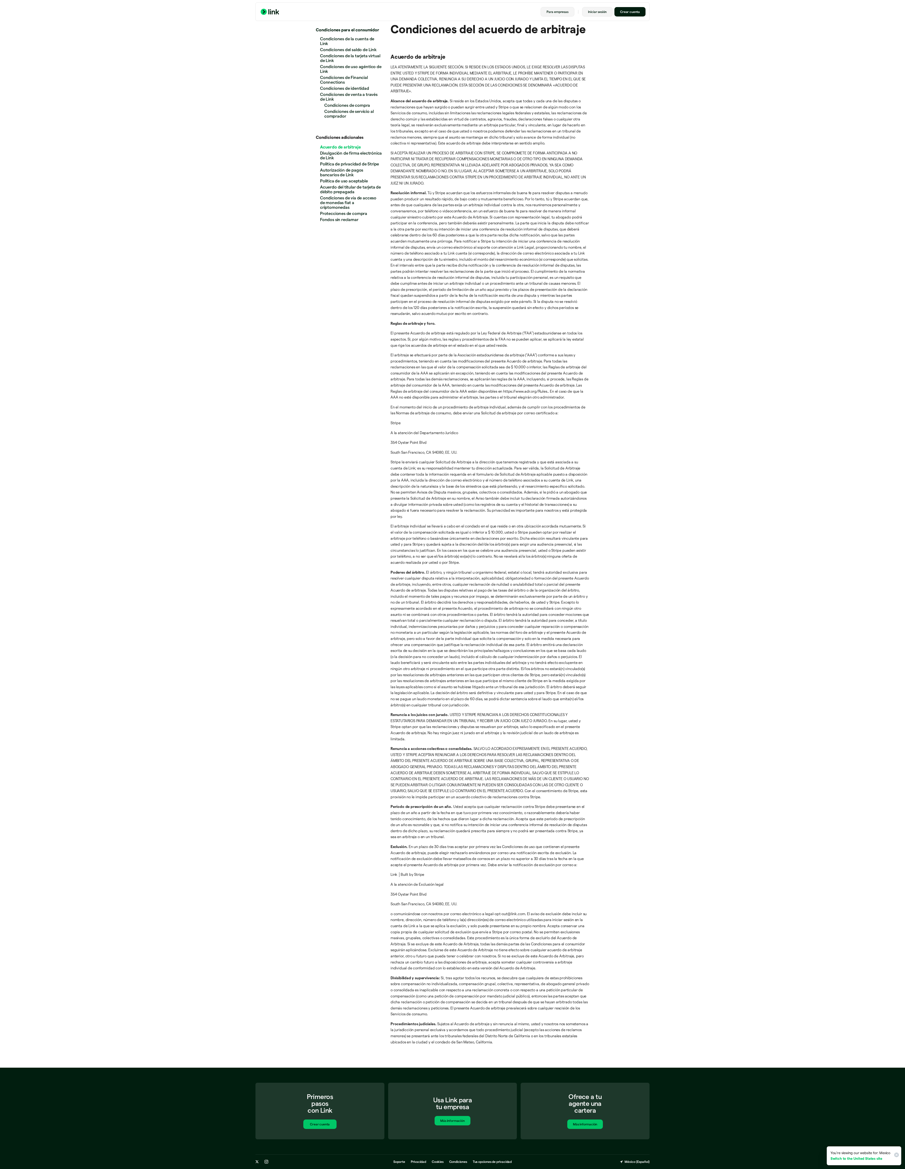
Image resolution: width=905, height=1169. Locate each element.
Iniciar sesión (597, 12)
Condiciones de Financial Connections (344, 79)
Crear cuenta (630, 12)
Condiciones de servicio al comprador (349, 113)
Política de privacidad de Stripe (349, 164)
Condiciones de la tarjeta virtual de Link (350, 58)
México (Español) (637, 1161)
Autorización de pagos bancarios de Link (341, 172)
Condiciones (458, 1161)
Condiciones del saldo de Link (348, 49)
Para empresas (557, 12)
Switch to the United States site (856, 1159)
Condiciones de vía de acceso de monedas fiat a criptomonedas (348, 203)
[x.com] (257, 1161)
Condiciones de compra (347, 105)
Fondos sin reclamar (339, 219)
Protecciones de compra (343, 213)
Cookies (438, 1161)
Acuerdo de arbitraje (340, 147)
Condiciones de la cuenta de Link (347, 41)
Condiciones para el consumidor (347, 30)
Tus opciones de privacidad (492, 1161)
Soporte (399, 1161)
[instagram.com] (266, 1162)
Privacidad (418, 1161)
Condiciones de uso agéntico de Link (351, 69)
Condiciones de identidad (344, 88)
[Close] (895, 1155)
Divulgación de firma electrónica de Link (351, 155)
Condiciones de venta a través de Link (349, 96)
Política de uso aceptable (344, 181)
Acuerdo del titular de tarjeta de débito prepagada (350, 189)
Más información (452, 1121)
